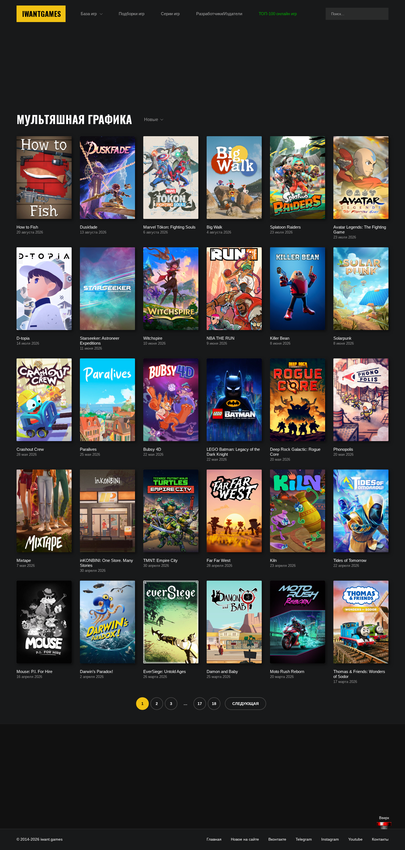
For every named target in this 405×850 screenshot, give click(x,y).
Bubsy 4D (152, 449)
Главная (214, 839)
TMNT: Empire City (160, 560)
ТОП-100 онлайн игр (278, 13)
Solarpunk (342, 338)
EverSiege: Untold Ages (164, 671)
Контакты (380, 839)
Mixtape (24, 560)
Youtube (355, 839)
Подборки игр (131, 13)
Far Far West (218, 560)
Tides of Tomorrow (349, 560)
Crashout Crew (30, 449)
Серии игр (170, 13)
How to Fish (27, 226)
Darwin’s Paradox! (96, 671)
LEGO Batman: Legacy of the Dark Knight (233, 451)
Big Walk (214, 226)
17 (200, 703)
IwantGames (41, 13)
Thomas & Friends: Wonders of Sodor (359, 674)
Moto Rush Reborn (287, 671)
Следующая (245, 703)
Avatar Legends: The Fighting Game (359, 229)
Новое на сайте (245, 839)
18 (214, 703)
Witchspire (152, 338)
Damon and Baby (222, 671)
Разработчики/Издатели (219, 13)
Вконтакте (277, 839)
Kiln (273, 560)
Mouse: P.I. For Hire (34, 671)
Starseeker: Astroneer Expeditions (99, 340)
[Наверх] (384, 825)
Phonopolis (343, 449)
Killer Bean (279, 338)
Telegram (304, 839)
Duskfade (88, 226)
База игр (89, 13)
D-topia (23, 338)
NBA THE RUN (220, 338)
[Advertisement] (202, 776)
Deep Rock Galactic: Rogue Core (295, 451)
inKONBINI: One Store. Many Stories (106, 562)
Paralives (88, 449)
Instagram (330, 839)
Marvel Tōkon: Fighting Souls (169, 226)
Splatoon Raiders (285, 226)
